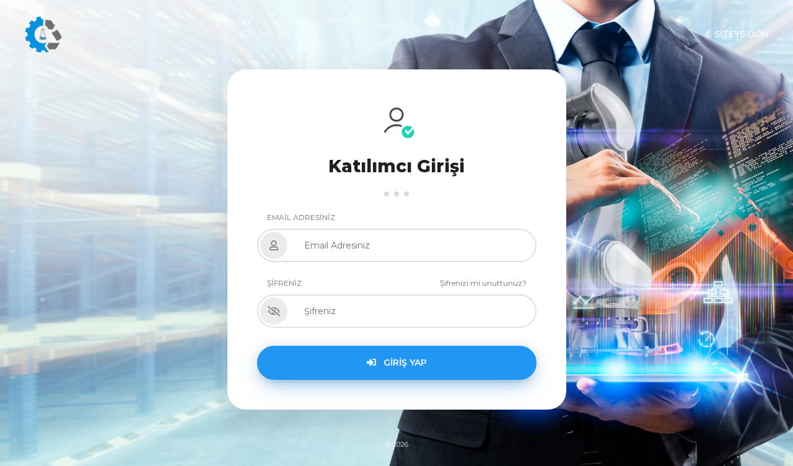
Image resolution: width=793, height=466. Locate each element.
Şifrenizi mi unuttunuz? (483, 283)
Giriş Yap (404, 362)
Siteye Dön (741, 34)
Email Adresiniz (301, 217)
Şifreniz (284, 283)
